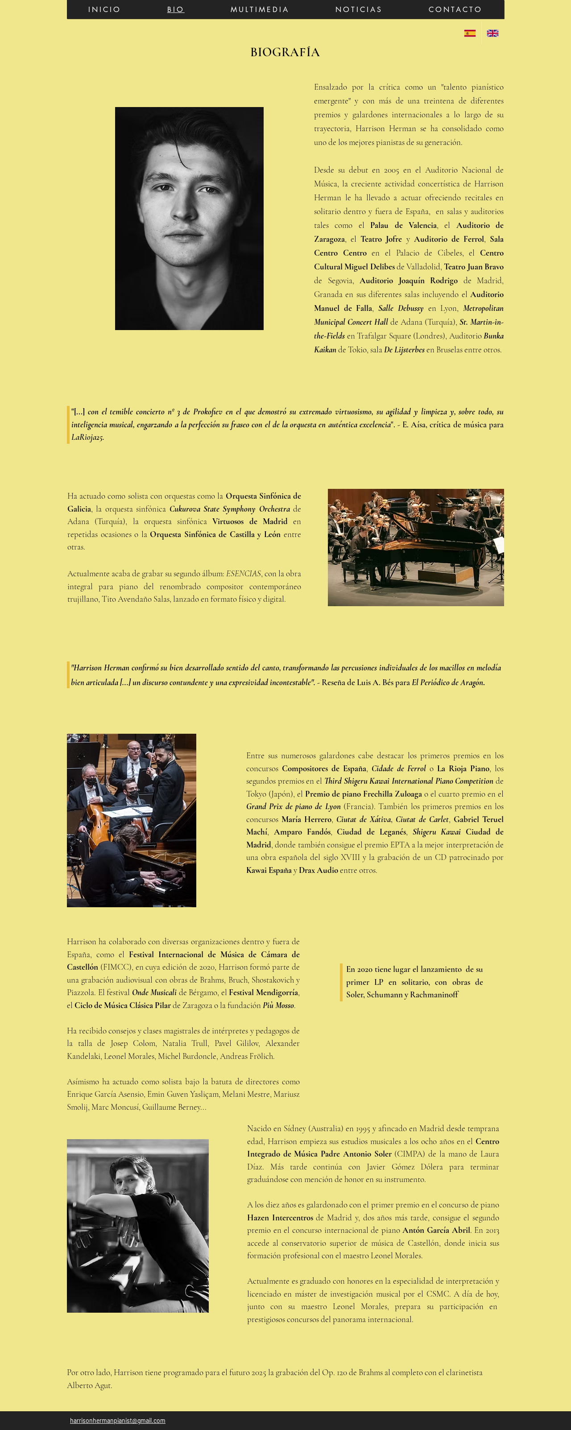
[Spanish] (470, 33)
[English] (492, 33)
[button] (259, 9)
